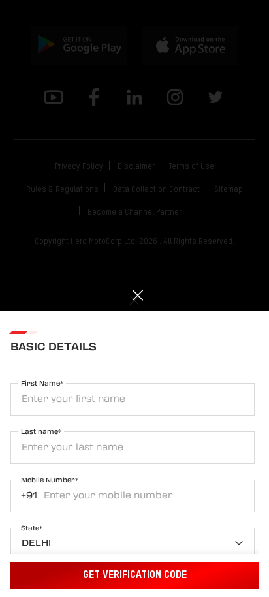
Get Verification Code (135, 575)
